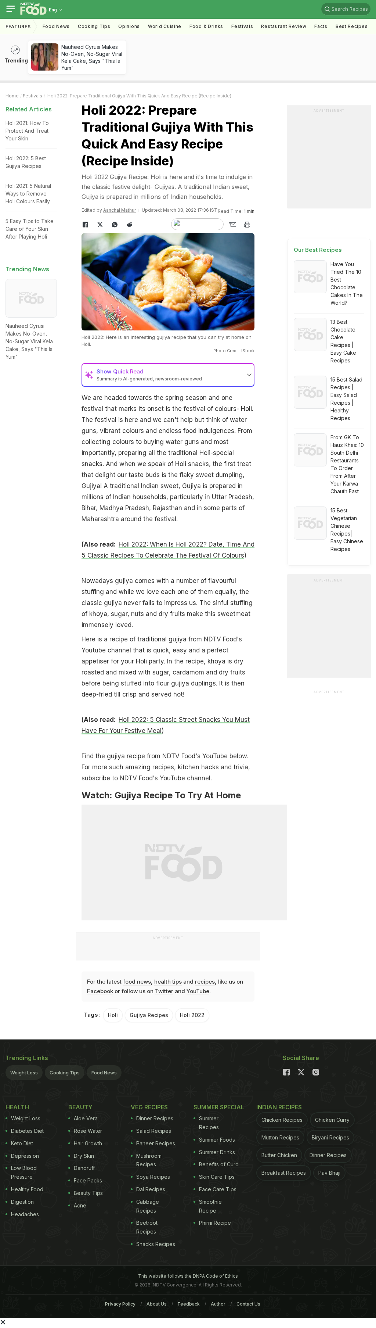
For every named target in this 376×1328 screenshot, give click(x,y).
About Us (157, 1304)
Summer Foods (217, 1140)
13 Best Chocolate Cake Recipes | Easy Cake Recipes (343, 341)
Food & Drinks (206, 26)
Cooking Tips (65, 1072)
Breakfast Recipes (283, 1173)
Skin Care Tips (217, 1177)
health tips (168, 981)
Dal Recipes (150, 1189)
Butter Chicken (279, 1155)
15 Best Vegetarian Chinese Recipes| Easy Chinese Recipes (346, 529)
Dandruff (84, 1168)
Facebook (100, 991)
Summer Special (219, 1107)
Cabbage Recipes (147, 1206)
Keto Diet (22, 1143)
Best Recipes (352, 26)
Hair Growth (88, 1143)
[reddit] (129, 224)
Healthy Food (27, 1189)
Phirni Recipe (215, 1223)
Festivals (242, 26)
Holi (113, 1015)
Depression (25, 1156)
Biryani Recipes (330, 1137)
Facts (321, 26)
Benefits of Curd (219, 1164)
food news (137, 981)
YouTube (198, 991)
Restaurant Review (283, 26)
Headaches (25, 1214)
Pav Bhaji (329, 1173)
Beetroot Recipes (147, 1227)
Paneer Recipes (155, 1143)
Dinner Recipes (154, 1118)
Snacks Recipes (155, 1244)
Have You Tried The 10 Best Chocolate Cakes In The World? (346, 283)
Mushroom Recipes (149, 1160)
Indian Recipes (279, 1107)
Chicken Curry (332, 1120)
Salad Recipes (153, 1131)
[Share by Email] (232, 224)
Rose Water (88, 1131)
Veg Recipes (149, 1107)
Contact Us (248, 1304)
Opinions (129, 26)
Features (18, 26)
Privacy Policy (120, 1304)
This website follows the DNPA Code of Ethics (188, 1276)
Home (12, 96)
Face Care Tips (217, 1189)
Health (17, 1107)
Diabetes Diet (27, 1131)
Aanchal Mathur (119, 210)
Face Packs (88, 1180)
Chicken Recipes (282, 1120)
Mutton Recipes (280, 1137)
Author (218, 1304)
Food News (56, 26)
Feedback (189, 1304)
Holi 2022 (192, 1015)
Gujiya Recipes (149, 1015)
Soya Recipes (153, 1177)
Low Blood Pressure (24, 1172)
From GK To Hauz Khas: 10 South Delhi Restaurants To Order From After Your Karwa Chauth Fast (347, 464)
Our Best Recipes (318, 249)
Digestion (22, 1202)
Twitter (164, 991)
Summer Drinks (217, 1152)
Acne (80, 1205)
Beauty (80, 1107)
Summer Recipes (209, 1122)
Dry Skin (84, 1156)
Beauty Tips (88, 1193)
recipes (205, 981)
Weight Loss (24, 1072)
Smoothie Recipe (210, 1206)
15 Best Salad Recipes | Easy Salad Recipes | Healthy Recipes (346, 398)
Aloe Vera (86, 1118)
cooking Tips (94, 26)
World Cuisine (164, 26)
